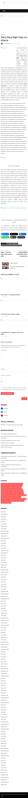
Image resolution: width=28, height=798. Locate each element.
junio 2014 (3, 760)
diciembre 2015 (4, 722)
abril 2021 (3, 582)
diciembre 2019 (4, 618)
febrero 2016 (4, 717)
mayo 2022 (3, 557)
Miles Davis (11, 497)
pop (20, 497)
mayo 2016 (3, 709)
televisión (19, 500)
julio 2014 (3, 758)
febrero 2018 (4, 664)
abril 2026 (3, 512)
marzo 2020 (4, 611)
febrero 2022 (4, 565)
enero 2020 (3, 615)
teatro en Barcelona (4, 500)
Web (2, 381)
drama (8, 489)
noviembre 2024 (5, 533)
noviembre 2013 (5, 777)
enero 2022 (3, 567)
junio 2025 (3, 516)
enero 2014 (3, 772)
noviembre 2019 (5, 620)
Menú (4, 10)
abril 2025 (3, 521)
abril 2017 (3, 685)
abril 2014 (3, 765)
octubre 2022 (4, 553)
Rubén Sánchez (8, 43)
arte (2, 483)
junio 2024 (3, 541)
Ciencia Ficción (16, 485)
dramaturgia (13, 489)
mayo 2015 (3, 736)
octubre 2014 (4, 753)
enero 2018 (3, 666)
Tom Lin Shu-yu (18, 245)
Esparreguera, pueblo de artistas (9, 434)
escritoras (3, 491)
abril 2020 (3, 608)
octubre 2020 (4, 596)
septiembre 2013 (5, 782)
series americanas (19, 498)
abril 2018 (3, 659)
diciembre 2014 (4, 748)
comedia (15, 487)
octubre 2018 (4, 647)
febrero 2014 (4, 770)
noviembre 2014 (5, 750)
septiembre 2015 (5, 729)
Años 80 (21, 483)
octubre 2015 (4, 726)
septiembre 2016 (5, 702)
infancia (16, 243)
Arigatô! (3, 34)
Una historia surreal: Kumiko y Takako (10, 314)
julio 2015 (3, 731)
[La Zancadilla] (16, 4)
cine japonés (10, 487)
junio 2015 (3, 734)
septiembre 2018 (5, 649)
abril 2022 (3, 560)
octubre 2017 (4, 673)
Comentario (4, 350)
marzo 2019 (4, 635)
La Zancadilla (12, 794)
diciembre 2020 (4, 591)
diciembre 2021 (4, 570)
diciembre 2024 (4, 531)
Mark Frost (3, 497)
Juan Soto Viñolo (10, 495)
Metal (7, 497)
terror (23, 500)
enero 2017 (3, 693)
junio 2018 (3, 654)
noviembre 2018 (5, 644)
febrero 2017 (4, 690)
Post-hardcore (4, 498)
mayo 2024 (3, 543)
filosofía (12, 491)
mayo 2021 (3, 579)
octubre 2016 (4, 700)
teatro (25, 498)
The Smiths (3, 502)
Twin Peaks (9, 502)
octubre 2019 (4, 623)
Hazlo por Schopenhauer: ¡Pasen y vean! (10, 440)
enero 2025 (3, 528)
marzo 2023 (4, 548)
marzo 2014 (4, 767)
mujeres (16, 497)
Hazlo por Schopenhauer (5, 493)
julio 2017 (3, 678)
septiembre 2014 (5, 755)
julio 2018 (3, 652)
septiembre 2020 (5, 598)
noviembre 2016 (5, 697)
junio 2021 (3, 577)
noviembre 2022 (5, 550)
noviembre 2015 (5, 724)
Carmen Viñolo (9, 485)
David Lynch (3, 489)
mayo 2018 (3, 656)
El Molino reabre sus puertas (8, 443)
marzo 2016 (4, 714)
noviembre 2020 (5, 594)
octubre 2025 (4, 514)
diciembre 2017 (4, 668)
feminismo (8, 491)
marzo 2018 (4, 661)
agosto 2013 (4, 784)
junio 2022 (3, 555)
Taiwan (12, 245)
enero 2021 (3, 589)
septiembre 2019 (5, 625)
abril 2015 (3, 738)
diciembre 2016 (4, 695)
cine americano (4, 487)
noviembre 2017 (5, 671)
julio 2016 (3, 705)
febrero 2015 (4, 743)
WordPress (23, 794)
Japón (22, 493)
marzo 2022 (4, 562)
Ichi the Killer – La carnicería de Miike (10, 295)
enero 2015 (3, 746)
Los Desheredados (22, 495)
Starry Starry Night (5, 245)
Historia (13, 493)
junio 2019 (3, 627)
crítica (20, 487)
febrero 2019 (4, 637)
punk (14, 498)
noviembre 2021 (5, 572)
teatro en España (13, 500)
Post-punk (10, 498)
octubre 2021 (4, 574)
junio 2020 (3, 603)
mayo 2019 (3, 630)
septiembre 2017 (5, 676)
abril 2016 (3, 712)
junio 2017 (3, 681)
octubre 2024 (4, 536)
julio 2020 (3, 601)
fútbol (17, 491)
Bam (2, 796)
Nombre (3, 369)
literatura (16, 495)
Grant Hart (21, 491)
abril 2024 (3, 545)
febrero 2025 (4, 526)
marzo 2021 (4, 584)
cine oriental (10, 243)
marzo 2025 (4, 524)
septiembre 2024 (5, 538)
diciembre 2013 (4, 775)
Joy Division (3, 495)
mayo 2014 (3, 763)
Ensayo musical (19, 489)
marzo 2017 (4, 688)
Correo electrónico (6, 375)
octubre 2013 (4, 779)
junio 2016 (3, 707)
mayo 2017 (3, 683)
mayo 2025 (3, 519)
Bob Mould (3, 485)
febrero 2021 (4, 586)
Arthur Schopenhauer (14, 483)
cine (21, 485)
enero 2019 (3, 639)
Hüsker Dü (17, 493)
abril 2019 (3, 632)
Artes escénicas (6, 483)
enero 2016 (3, 719)
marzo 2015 (4, 741)
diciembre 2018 (4, 642)
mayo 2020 (3, 606)
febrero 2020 (4, 613)
